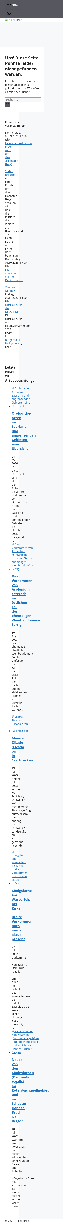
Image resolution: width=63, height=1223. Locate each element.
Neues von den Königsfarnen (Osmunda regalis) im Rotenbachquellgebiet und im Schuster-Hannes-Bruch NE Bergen (30, 1090)
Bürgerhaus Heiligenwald (13, 341)
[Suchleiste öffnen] (9, 14)
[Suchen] (7, 104)
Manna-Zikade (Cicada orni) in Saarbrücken (22, 749)
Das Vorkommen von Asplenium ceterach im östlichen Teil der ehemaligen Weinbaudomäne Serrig (26, 600)
